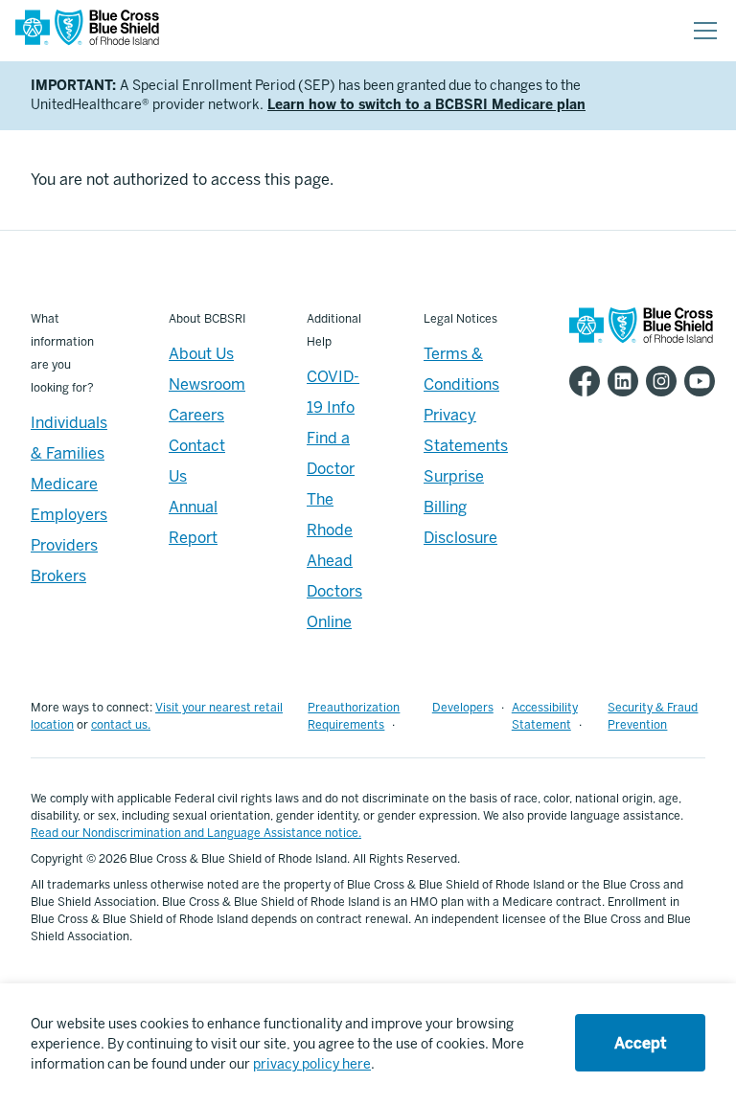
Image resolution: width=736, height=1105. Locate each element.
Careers (196, 415)
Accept (640, 1043)
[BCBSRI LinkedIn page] (627, 381)
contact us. (120, 725)
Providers (64, 545)
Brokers (58, 576)
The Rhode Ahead (330, 530)
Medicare (64, 484)
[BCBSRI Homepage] (87, 31)
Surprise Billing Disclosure (460, 507)
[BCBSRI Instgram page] (665, 381)
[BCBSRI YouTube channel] (703, 381)
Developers (463, 707)
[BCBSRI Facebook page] (588, 381)
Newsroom (207, 384)
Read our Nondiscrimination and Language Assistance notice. (196, 833)
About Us (201, 354)
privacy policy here (312, 1064)
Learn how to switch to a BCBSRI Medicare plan (426, 105)
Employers (69, 515)
